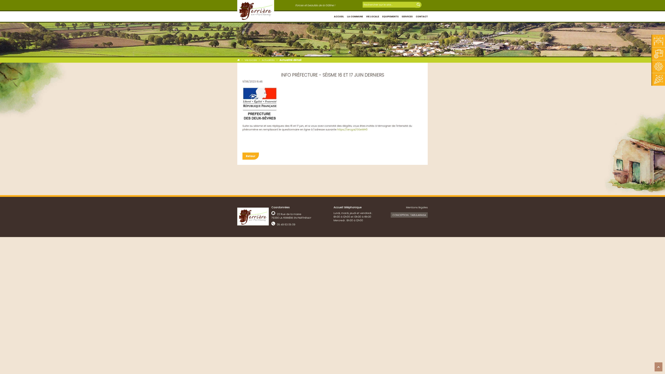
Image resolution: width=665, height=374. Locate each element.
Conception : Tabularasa (409, 215)
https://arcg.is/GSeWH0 (352, 129)
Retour (250, 156)
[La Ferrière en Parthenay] (238, 60)
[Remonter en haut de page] (658, 366)
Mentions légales (417, 207)
